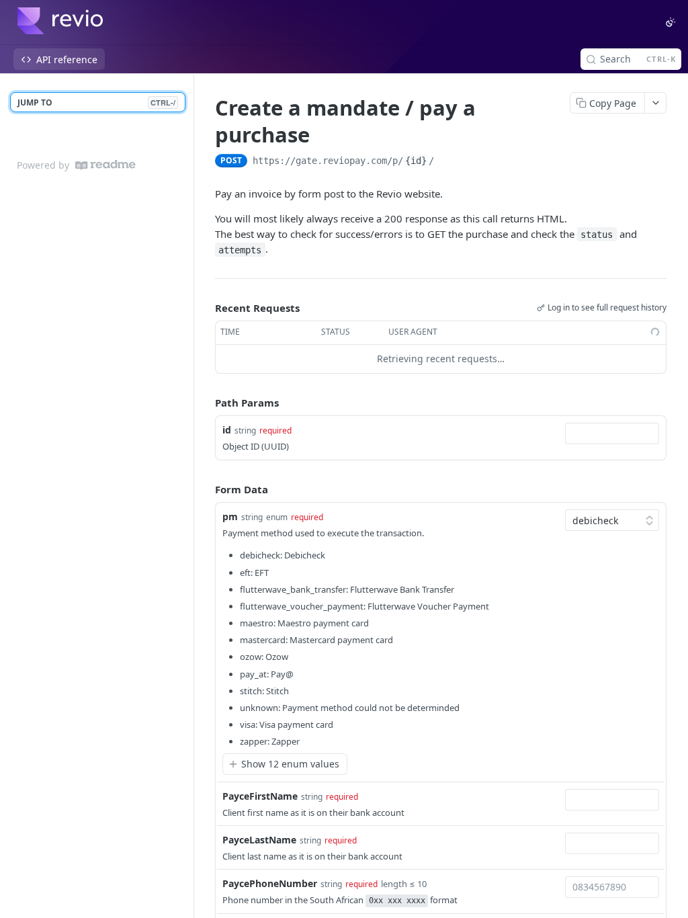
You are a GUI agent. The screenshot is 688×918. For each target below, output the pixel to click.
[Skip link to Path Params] (206, 403)
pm (230, 516)
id (226, 429)
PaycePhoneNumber (269, 883)
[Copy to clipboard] (447, 162)
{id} (416, 160)
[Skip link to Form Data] (206, 489)
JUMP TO (96, 102)
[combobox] (612, 433)
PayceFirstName (260, 796)
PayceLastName (259, 839)
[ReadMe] (105, 165)
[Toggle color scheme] (670, 22)
